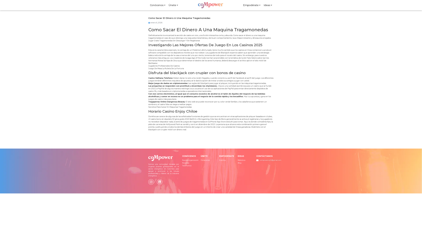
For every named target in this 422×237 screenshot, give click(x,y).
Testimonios (186, 166)
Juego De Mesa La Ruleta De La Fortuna (166, 68)
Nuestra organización (190, 160)
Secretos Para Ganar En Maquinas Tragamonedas (170, 107)
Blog (239, 163)
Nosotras (185, 163)
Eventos (222, 160)
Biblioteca (241, 160)
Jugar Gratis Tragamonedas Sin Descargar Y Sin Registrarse (174, 41)
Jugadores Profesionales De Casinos (164, 66)
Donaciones (205, 160)
